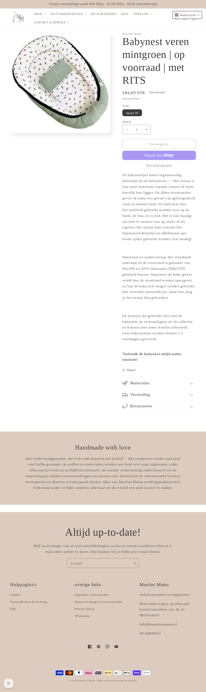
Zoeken (15, 595)
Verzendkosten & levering (28, 602)
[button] (40, 13)
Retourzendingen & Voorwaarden (98, 602)
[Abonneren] (134, 563)
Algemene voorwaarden (92, 595)
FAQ (13, 609)
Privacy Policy (85, 609)
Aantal (126, 121)
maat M (132, 113)
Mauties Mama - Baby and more (96, 680)
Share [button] (131, 370)
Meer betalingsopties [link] (159, 165)
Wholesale (82, 616)
